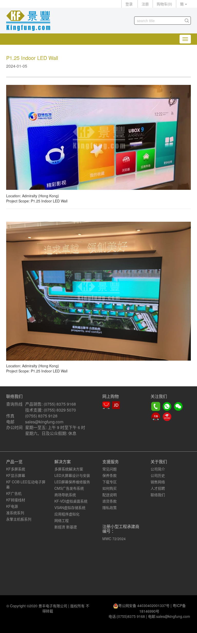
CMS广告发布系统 (69, 488)
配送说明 (109, 494)
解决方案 (62, 462)
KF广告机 (14, 493)
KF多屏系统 (15, 468)
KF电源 (12, 506)
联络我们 (158, 494)
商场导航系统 (65, 494)
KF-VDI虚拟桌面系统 (70, 501)
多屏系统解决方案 (68, 468)
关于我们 (159, 462)
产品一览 (14, 462)
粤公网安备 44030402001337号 (144, 605)
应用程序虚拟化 (67, 513)
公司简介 (158, 468)
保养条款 (109, 475)
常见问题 (109, 468)
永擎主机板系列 (18, 519)
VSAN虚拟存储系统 (69, 507)
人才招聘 (158, 488)
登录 (129, 3)
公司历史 (158, 475)
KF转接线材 (15, 499)
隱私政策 (109, 507)
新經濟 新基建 (65, 526)
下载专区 (109, 481)
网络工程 (61, 520)
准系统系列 (15, 512)
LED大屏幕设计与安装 (72, 475)
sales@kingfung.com (44, 422)
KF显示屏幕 (15, 475)
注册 (145, 3)
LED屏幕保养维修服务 (72, 481)
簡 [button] (182, 3)
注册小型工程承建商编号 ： (120, 528)
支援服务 (110, 462)
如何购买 (109, 488)
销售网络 (158, 481)
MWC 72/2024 (114, 538)
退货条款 (109, 501)
